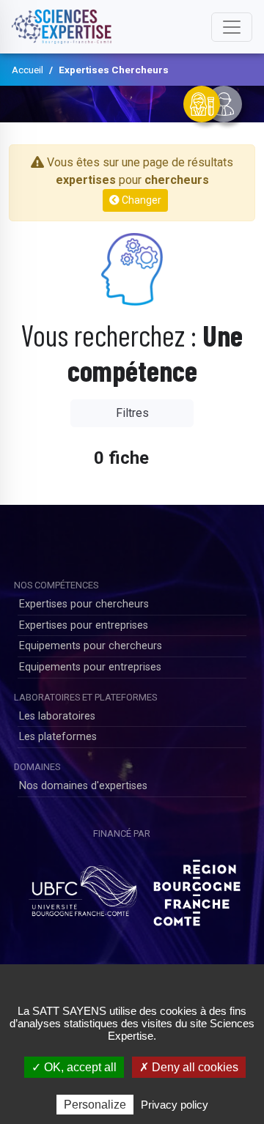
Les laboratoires (57, 716)
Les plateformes (58, 737)
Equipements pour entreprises (90, 667)
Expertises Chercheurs (114, 69)
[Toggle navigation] (231, 27)
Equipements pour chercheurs (90, 646)
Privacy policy (174, 1104)
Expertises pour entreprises (83, 625)
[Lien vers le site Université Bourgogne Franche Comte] (82, 887)
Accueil (27, 69)
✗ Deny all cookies (188, 1067)
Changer (140, 200)
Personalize (95, 1104)
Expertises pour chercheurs (84, 604)
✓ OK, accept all (74, 1067)
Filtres (132, 413)
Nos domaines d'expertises (83, 786)
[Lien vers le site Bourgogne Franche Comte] (196, 887)
